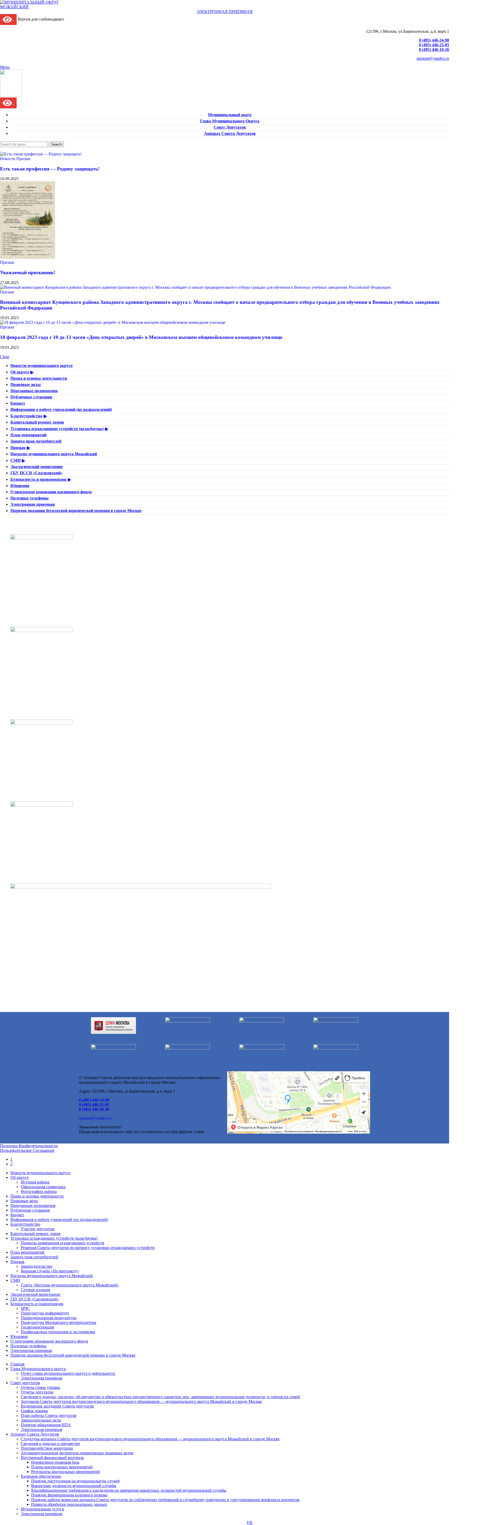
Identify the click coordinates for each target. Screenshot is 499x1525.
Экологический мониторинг (36, 466)
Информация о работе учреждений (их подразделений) (61, 409)
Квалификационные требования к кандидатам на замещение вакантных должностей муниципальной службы (128, 1490)
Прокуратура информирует (45, 1313)
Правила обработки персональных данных (69, 1504)
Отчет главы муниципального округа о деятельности (68, 1373)
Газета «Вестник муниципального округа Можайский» (70, 1285)
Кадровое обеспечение (41, 1476)
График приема (34, 1411)
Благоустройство (26, 416)
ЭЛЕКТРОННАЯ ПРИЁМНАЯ (224, 11)
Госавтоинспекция (37, 1327)
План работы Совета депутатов (48, 1415)
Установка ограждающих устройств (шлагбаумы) (57, 428)
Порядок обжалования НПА (46, 1425)
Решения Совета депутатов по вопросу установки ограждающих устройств (88, 1247)
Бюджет (17, 403)
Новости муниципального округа (41, 365)
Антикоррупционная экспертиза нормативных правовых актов (77, 1453)
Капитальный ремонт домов (37, 422)
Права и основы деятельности (38, 378)
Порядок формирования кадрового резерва (69, 1495)
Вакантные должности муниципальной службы (73, 1485)
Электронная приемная (32, 504)
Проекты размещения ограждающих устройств (62, 1243)
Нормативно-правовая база (55, 1462)
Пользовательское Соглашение (27, 1150)
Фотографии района (39, 1191)
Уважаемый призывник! (27, 272)
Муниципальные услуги (42, 1509)
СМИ (15, 460)
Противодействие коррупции (47, 1448)
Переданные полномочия (34, 391)
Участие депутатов (37, 1229)
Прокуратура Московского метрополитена (58, 1322)
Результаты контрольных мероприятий (65, 1471)
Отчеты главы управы (40, 1387)
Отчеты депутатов (37, 1392)
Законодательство (36, 1266)
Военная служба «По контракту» (50, 1271)
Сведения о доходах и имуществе (50, 1443)
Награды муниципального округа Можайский (53, 454)
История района (35, 1182)
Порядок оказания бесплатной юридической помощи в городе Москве (76, 510)
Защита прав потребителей (35, 441)
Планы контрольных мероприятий (62, 1467)
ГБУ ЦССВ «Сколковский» (36, 473)
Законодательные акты (41, 1420)
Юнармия (19, 485)
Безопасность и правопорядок (38, 479)
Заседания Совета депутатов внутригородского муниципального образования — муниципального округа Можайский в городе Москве (141, 1401)
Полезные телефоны (29, 498)
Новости (7, 158)
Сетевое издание (35, 1289)
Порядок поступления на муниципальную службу (75, 1481)
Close (4, 356)
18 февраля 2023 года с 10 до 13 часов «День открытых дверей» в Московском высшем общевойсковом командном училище (141, 337)
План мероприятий (28, 435)
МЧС (25, 1308)
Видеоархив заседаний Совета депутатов (57, 1406)
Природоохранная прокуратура (48, 1318)
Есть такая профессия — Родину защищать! (50, 169)
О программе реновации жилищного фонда (51, 492)
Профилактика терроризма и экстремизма (58, 1332)
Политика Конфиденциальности (29, 1145)
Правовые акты (25, 384)
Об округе (19, 372)
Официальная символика (43, 1187)
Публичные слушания (31, 397)
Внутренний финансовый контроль (52, 1457)
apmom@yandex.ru (433, 58)
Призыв (23, 158)
